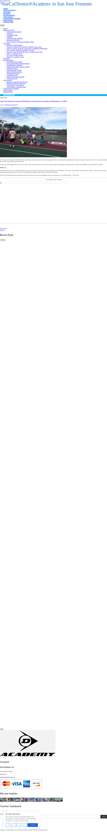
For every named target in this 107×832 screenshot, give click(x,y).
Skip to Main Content (5, 0)
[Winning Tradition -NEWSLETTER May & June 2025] (45, 801)
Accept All (32, 825)
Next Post (2, 230)
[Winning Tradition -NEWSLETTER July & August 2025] (38, 801)
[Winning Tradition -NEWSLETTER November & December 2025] (24, 801)
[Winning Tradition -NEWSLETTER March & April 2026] (10, 801)
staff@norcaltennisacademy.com (7, 777)
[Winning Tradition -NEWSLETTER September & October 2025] (31, 801)
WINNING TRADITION (11, 105)
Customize (10, 825)
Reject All (21, 825)
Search (1, 814)
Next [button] (2, 729)
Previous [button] (3, 240)
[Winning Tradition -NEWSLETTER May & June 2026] (3, 801)
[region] (21, 820)
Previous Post (3, 228)
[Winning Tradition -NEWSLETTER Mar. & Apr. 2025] (52, 801)
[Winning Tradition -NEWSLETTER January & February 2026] (17, 801)
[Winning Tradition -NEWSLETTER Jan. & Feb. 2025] (59, 801)
